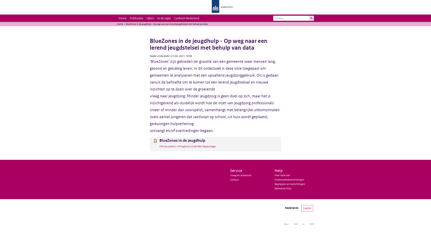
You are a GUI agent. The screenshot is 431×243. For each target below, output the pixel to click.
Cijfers (150, 18)
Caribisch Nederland (186, 18)
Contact (234, 179)
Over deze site (282, 175)
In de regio (164, 18)
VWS (312, 224)
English (307, 208)
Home (122, 18)
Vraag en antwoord (240, 175)
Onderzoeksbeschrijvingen (289, 179)
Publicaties (136, 18)
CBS (295, 224)
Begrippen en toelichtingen (290, 184)
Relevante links (283, 188)
